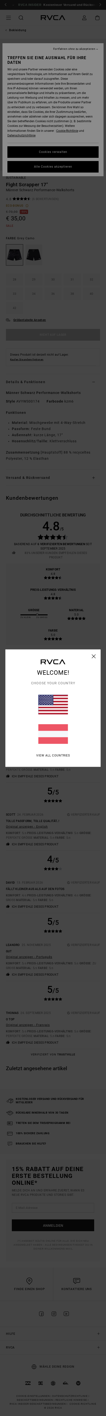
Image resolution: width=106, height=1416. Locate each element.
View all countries (53, 755)
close (94, 656)
